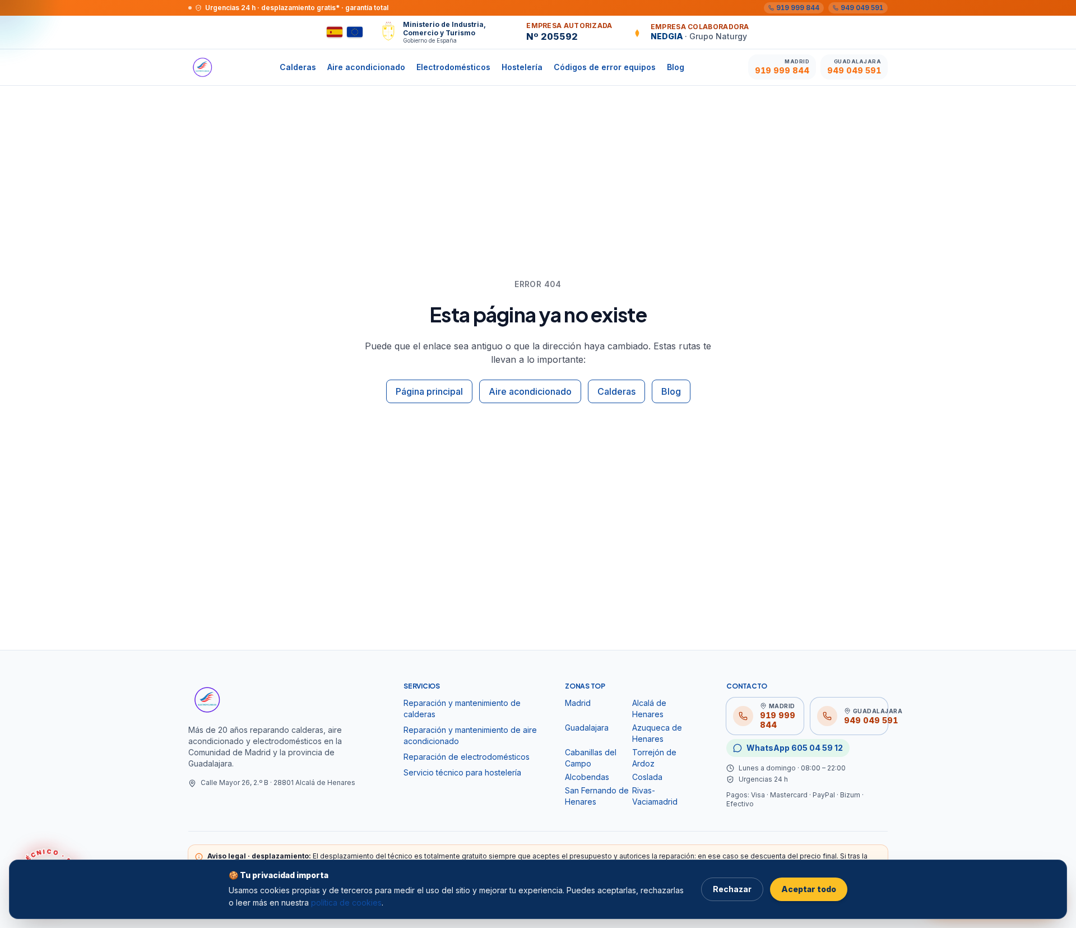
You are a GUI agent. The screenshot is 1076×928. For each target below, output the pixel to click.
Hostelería (522, 67)
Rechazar (732, 889)
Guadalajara (587, 727)
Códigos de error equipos (605, 67)
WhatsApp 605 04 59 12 (794, 747)
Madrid (578, 703)
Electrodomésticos (453, 67)
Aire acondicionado (366, 67)
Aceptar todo (808, 889)
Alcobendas (587, 777)
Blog (675, 67)
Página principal (429, 391)
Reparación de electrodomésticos (467, 756)
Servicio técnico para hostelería (462, 772)
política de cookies (346, 902)
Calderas (298, 67)
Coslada (647, 777)
